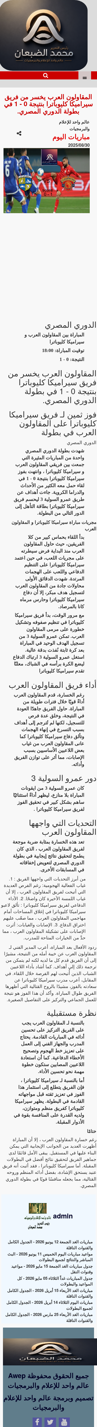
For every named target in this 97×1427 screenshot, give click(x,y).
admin (62, 1216)
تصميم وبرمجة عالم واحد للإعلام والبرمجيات (48, 1402)
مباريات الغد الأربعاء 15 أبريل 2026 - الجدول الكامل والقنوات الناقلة (50, 1293)
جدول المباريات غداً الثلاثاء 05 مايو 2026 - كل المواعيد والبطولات (55, 1281)
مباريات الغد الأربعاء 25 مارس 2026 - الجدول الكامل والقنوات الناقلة (49, 1317)
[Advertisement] (48, 263)
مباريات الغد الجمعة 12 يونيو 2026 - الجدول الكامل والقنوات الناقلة (50, 1244)
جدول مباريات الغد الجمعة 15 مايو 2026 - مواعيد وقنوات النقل (52, 1269)
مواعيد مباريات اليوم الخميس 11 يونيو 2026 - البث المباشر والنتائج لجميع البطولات (50, 1256)
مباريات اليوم (71, 136)
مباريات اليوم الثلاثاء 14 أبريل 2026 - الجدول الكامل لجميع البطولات (49, 1305)
